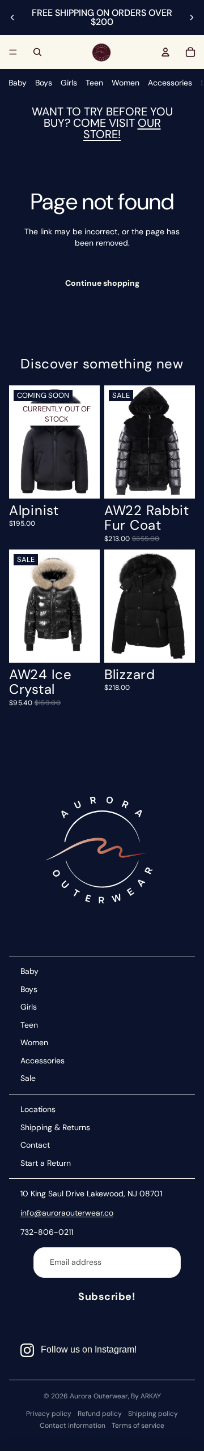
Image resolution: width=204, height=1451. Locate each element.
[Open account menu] (165, 52)
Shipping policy (153, 1413)
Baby (17, 83)
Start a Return (45, 1163)
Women (125, 83)
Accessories (170, 83)
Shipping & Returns (55, 1127)
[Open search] (37, 52)
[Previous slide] (12, 17)
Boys (43, 83)
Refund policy (100, 1413)
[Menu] (13, 52)
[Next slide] (191, 17)
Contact (35, 1145)
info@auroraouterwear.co (66, 1213)
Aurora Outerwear (99, 1396)
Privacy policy (48, 1413)
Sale (28, 1078)
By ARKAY (146, 1396)
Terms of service (138, 1425)
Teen (94, 83)
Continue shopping (102, 283)
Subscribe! (106, 1296)
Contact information (72, 1425)
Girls (69, 83)
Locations (38, 1109)
